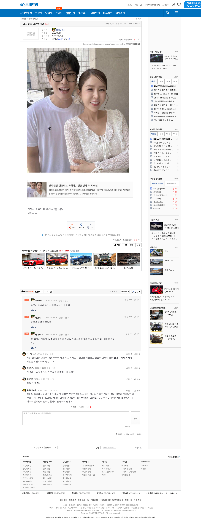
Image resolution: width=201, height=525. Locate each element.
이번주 (153, 134)
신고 (135, 39)
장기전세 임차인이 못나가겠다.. (163, 163)
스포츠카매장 (28, 478)
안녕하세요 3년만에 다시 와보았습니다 (165, 65)
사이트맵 (137, 500)
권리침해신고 (171, 493)
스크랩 (125, 240)
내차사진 (125, 465)
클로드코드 (164, 202)
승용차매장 (27, 475)
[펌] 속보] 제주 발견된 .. (163, 139)
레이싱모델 (126, 475)
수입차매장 (27, 469)
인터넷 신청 (74, 251)
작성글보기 (128, 39)
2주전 (168, 134)
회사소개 (63, 500)
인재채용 (94, 500)
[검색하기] (167, 13)
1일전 (161, 81)
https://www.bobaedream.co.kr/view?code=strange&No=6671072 (108, 44)
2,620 (60, 39)
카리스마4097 (164, 189)
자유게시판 (106, 469)
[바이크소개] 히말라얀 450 (163, 297)
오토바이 (144, 465)
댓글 (66, 39)
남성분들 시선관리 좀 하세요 (163, 160)
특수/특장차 (47, 475)
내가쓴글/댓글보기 (109, 447)
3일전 (175, 81)
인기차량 (46, 469)
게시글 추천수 (157, 183)
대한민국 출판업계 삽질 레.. (165, 90)
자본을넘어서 (164, 205)
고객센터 (128, 500)
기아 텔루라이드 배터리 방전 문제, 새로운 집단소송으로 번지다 (165, 239)
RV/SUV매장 (27, 481)
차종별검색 (47, 484)
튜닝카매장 (27, 472)
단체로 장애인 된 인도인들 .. (165, 97)
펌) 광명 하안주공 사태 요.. (163, 167)
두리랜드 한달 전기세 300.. (165, 113)
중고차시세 (47, 481)
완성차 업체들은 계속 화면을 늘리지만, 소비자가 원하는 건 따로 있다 (165, 233)
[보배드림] (29, 4)
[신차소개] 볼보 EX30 (160, 299)
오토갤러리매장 (29, 487)
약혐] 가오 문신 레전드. (163, 142)
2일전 (168, 81)
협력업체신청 (83, 500)
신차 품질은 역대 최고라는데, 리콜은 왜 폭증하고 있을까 (165, 236)
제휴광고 (72, 500)
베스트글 (105, 465)
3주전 (175, 134)
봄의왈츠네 (60, 30)
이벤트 (144, 469)
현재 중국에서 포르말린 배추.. (166, 86)
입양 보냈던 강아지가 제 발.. (165, 116)
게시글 (55, 39)
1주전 (161, 134)
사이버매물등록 (88, 465)
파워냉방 (164, 192)
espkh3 (164, 208)
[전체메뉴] (176, 13)
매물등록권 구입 (88, 475)
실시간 (153, 81)
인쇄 (131, 240)
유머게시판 (33, 19)
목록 (140, 19)
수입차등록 (86, 472)
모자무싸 (164, 198)
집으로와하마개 (164, 195)
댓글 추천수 (171, 183)
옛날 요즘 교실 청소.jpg (163, 120)
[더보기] (176, 52)
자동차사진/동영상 (129, 472)
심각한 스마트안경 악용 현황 (166, 94)
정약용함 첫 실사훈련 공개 (165, 109)
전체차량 (46, 466)
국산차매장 (27, 466)
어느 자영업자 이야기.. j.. (164, 101)
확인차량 (46, 472)
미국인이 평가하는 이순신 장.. (166, 105)
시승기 (104, 475)
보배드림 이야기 (108, 472)
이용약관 (103, 500)
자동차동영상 (127, 469)
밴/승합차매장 (28, 484)
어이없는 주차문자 (159, 68)
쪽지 (121, 39)
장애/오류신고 (159, 493)
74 (69, 39)
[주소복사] (136, 44)
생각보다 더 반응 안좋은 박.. (163, 146)
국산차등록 (86, 469)
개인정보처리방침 (115, 500)
